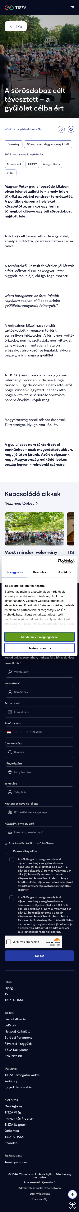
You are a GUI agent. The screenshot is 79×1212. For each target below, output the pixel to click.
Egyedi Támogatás (18, 1087)
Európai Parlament (18, 1037)
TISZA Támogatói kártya (22, 1075)
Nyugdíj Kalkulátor (18, 1031)
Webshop (11, 1081)
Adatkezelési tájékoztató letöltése (31, 843)
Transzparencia (16, 1162)
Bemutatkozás (15, 1019)
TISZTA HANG (15, 1000)
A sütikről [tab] (64, 572)
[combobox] (15, 732)
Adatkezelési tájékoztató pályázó (39, 1187)
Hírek (8, 129)
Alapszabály (39, 1199)
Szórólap (11, 1143)
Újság (9, 988)
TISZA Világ (13, 1112)
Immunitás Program (19, 1118)
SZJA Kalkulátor (16, 1049)
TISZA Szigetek (15, 1124)
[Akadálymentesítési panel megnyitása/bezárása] (72, 1205)
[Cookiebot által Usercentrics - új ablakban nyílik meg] (58, 561)
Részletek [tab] (39, 572)
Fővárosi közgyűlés (18, 1043)
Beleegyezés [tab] (14, 572)
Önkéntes (12, 1130)
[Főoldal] (16, 7)
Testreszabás (37, 648)
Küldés (39, 955)
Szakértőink (13, 1056)
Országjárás (13, 1106)
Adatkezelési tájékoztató (39, 1182)
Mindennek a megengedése (39, 636)
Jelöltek (10, 1025)
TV (6, 994)
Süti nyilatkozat (40, 1193)
